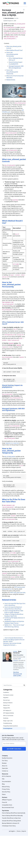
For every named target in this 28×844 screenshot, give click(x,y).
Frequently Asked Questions (10, 726)
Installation (6, 692)
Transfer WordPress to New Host (11, 818)
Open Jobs (5, 768)
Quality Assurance (7, 758)
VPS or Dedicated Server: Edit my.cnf (16, 59)
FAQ (3, 779)
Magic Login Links (8, 720)
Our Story (5, 760)
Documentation (6, 781)
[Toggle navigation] (24, 3)
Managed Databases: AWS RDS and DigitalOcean (16, 67)
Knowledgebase (7, 728)
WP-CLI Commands (8, 715)
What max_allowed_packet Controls (13, 47)
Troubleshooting (7, 723)
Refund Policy (6, 786)
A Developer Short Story (9, 826)
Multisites (5, 718)
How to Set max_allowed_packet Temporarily (12, 71)
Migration (5, 697)
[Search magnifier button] (24, 685)
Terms (18, 831)
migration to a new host (12, 443)
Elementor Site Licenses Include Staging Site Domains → (12, 644)
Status (4, 794)
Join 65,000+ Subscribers (14, 749)
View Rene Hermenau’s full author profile (17, 673)
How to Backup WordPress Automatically (13, 813)
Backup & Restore (7, 702)
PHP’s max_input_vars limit (17, 592)
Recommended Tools (8, 807)
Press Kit (4, 802)
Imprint (24, 831)
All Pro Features (6, 776)
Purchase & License (8, 695)
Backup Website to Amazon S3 (10, 823)
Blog (3, 784)
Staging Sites (6, 708)
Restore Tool (6, 705)
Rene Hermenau (9, 18)
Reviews (4, 763)
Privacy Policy (6, 789)
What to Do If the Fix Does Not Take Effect (14, 76)
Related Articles (10, 80)
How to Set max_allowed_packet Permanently (12, 54)
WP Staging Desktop (8, 713)
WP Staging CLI (7, 710)
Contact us (5, 771)
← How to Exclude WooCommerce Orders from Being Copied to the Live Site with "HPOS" (13, 639)
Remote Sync (6, 700)
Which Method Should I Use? (14, 50)
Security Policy (6, 792)
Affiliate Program (7, 800)
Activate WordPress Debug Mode (11, 820)
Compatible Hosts (7, 805)
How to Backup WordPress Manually (12, 815)
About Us (4, 766)
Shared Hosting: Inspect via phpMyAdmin (15, 63)
